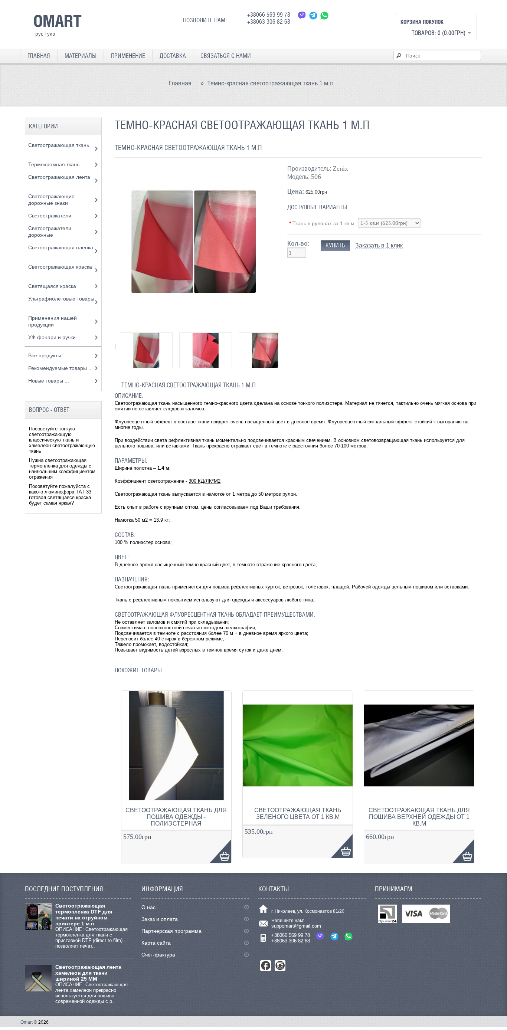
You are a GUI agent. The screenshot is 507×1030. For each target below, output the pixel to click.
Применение (128, 55)
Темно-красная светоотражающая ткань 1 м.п (270, 83)
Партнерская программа (171, 931)
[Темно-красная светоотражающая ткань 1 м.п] (193, 319)
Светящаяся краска (53, 286)
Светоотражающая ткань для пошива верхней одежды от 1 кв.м (419, 817)
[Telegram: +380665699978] (313, 15)
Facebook (265, 965)
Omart (26, 1022)
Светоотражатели (50, 216)
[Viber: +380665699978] (302, 15)
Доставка (173, 55)
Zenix (340, 168)
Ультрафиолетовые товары (61, 299)
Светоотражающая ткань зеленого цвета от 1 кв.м (297, 813)
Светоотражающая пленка (60, 247)
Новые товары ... (48, 381)
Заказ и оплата (159, 919)
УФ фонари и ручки (52, 337)
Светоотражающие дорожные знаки (51, 199)
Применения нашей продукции (52, 321)
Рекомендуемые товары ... (60, 368)
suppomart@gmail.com (296, 926)
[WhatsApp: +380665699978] (324, 15)
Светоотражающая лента (59, 177)
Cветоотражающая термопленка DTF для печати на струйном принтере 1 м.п (83, 914)
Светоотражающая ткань (58, 145)
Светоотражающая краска (60, 267)
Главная (38, 55)
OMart (57, 20)
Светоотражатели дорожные (49, 231)
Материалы (81, 55)
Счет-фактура (158, 955)
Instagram (280, 965)
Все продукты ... (47, 355)
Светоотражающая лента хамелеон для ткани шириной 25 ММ (88, 973)
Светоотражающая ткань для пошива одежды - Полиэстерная (176, 817)
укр (51, 33)
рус (39, 33)
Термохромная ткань (54, 164)
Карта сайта (156, 943)
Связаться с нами (225, 55)
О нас (148, 907)
